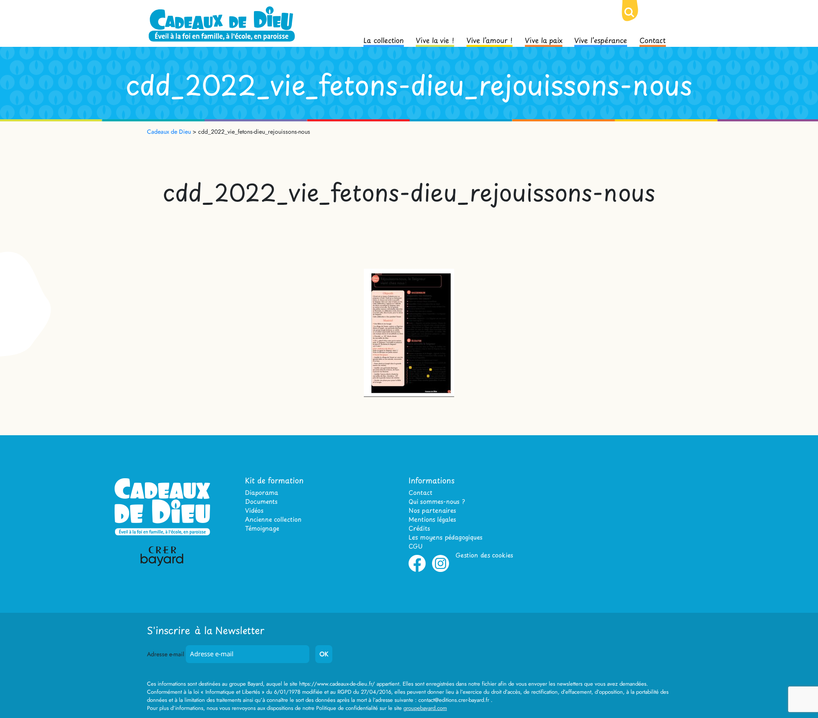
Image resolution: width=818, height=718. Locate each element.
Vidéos (254, 510)
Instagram (440, 570)
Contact (652, 39)
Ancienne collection (273, 519)
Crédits (419, 528)
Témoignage (262, 528)
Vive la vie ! (435, 39)
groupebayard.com (425, 708)
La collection (383, 39)
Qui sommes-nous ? (437, 501)
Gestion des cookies (484, 555)
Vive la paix (543, 39)
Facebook (417, 570)
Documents (261, 501)
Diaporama (261, 492)
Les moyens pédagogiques (445, 537)
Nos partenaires (432, 510)
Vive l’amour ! (490, 39)
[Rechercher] (636, 19)
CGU (416, 546)
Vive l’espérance (600, 39)
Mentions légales (432, 519)
